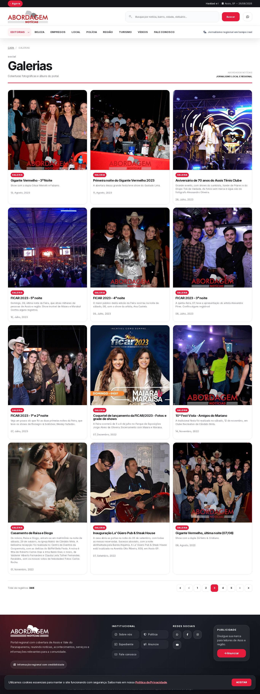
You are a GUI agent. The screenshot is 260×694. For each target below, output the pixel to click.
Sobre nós (125, 634)
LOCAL (76, 31)
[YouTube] (177, 645)
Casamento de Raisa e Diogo (32, 533)
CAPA (11, 47)
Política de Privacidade (151, 682)
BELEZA (39, 31)
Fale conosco (127, 654)
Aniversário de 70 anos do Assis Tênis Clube (208, 180)
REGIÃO (108, 31)
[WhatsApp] (177, 634)
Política (153, 634)
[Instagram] (197, 634)
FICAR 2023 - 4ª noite (109, 298)
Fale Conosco (164, 31)
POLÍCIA (91, 31)
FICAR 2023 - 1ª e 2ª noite (29, 416)
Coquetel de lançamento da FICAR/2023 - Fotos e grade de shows (129, 417)
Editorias (17, 31)
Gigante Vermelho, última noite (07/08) (204, 533)
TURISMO (125, 31)
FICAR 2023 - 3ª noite (191, 298)
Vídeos (143, 31)
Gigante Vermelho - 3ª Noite (31, 180)
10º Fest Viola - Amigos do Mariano (201, 416)
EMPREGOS (57, 31)
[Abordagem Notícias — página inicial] (32, 17)
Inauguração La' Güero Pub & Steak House (124, 533)
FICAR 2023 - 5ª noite (26, 298)
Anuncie (153, 644)
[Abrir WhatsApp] (247, 16)
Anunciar (233, 653)
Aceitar (241, 682)
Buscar (231, 16)
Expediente (126, 644)
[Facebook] (187, 634)
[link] (47, 147)
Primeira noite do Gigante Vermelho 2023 (123, 180)
